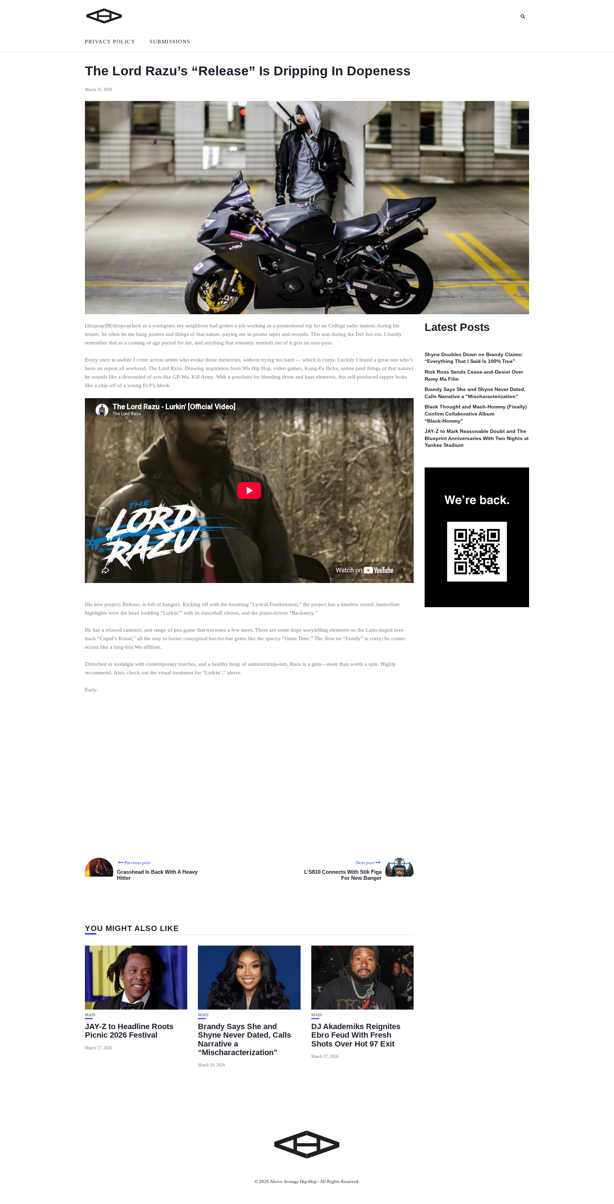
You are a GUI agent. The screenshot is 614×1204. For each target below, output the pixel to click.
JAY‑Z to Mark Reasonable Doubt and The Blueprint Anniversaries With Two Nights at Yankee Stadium (477, 438)
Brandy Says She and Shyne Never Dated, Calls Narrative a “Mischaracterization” (244, 1039)
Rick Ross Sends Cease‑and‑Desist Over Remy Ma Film (474, 375)
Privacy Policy (110, 41)
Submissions (170, 41)
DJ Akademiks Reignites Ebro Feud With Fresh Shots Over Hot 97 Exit (355, 1035)
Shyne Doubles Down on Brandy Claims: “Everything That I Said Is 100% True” (474, 358)
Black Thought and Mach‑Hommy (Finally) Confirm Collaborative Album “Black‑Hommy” (476, 414)
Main (90, 1015)
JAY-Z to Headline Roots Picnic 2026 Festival (129, 1030)
